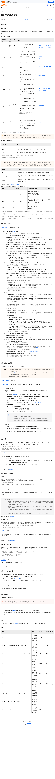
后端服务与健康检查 (20, 11)
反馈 (29, 724)
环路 (30, 376)
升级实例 (20, 582)
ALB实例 (16, 623)
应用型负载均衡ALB (12, 11)
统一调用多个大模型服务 (44, 88)
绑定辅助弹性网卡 (37, 402)
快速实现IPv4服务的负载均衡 (45, 45)
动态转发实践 (40, 122)
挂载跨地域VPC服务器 (44, 56)
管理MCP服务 (41, 105)
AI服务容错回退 (42, 90)
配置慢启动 (11, 516)
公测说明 (17, 132)
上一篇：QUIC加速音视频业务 (7, 718)
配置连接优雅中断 (12, 540)
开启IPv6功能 (17, 578)
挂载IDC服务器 (42, 58)
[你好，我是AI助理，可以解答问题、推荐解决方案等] (47, 4)
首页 (2, 11)
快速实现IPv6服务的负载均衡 (45, 47)
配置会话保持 (12, 469)
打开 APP (51, 1)
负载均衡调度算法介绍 (14, 184)
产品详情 (26, 19)
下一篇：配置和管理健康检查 (48, 718)
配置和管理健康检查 (33, 351)
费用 (37, 347)
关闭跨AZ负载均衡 (13, 567)
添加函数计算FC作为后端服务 (44, 66)
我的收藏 (50, 19)
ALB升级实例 (13, 373)
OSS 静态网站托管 (42, 75)
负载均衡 (5, 11)
